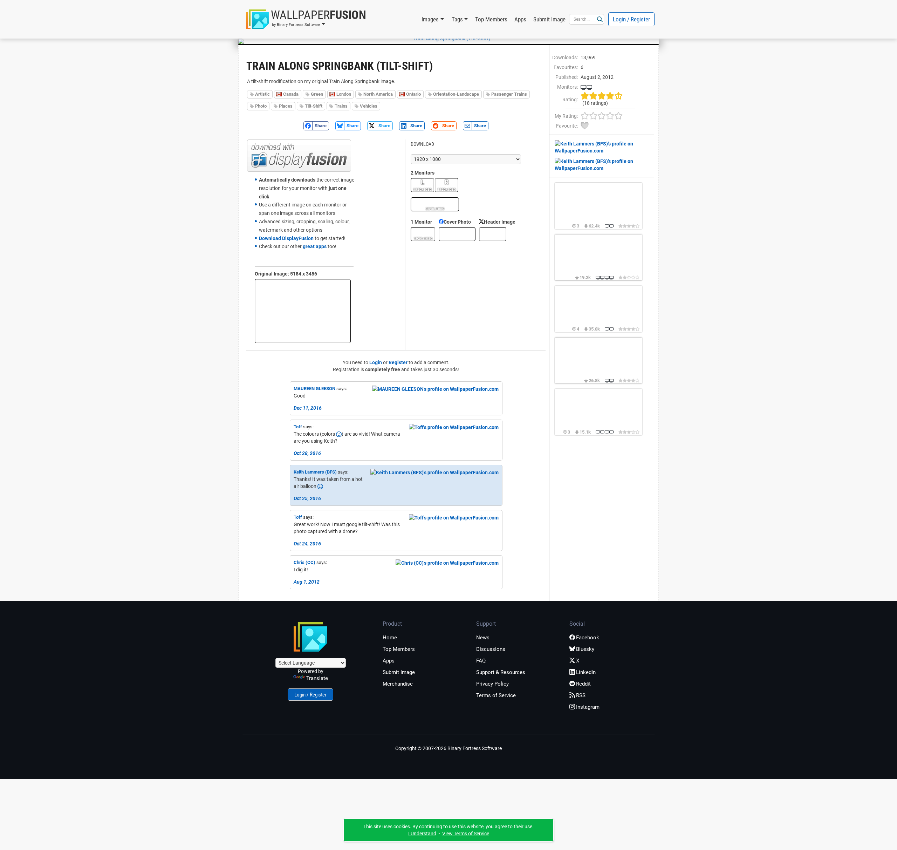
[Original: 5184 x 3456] (303, 311)
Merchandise (398, 684)
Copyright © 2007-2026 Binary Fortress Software (448, 748)
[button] (306, 19)
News (482, 637)
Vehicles (368, 106)
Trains (341, 106)
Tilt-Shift (313, 106)
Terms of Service (496, 695)
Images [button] (430, 19)
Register (398, 362)
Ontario (413, 94)
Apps (520, 19)
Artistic (262, 94)
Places (286, 106)
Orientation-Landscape (456, 94)
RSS (581, 695)
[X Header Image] (492, 234)
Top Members (491, 19)
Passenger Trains (509, 94)
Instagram (588, 707)
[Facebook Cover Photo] (457, 234)
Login (375, 362)
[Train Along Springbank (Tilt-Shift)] (448, 38)
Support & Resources (500, 672)
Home (390, 637)
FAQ (481, 661)
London (343, 94)
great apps (315, 246)
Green (317, 94)
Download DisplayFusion (286, 238)
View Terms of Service (465, 833)
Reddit (583, 684)
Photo (261, 106)
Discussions (490, 649)
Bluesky (585, 649)
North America (378, 94)
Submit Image (549, 19)
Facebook (587, 637)
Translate (317, 678)
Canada (291, 94)
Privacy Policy (492, 684)
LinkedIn (586, 672)
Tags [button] (457, 19)
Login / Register (631, 19)
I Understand (422, 833)
